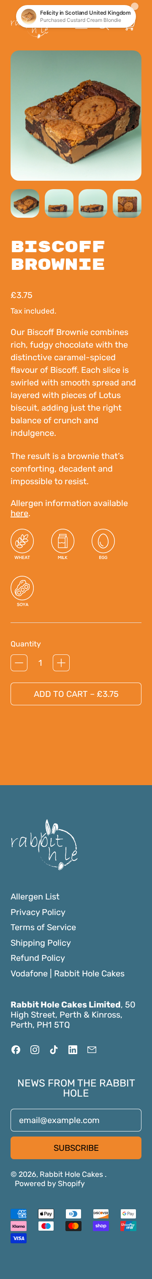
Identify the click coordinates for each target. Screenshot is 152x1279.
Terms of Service (43, 927)
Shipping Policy (41, 943)
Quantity (26, 643)
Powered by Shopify (50, 1183)
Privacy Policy (38, 912)
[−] (19, 662)
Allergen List (35, 896)
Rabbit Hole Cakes (72, 1174)
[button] (25, 203)
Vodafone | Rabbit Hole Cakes (68, 973)
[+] (61, 662)
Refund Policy (38, 958)
